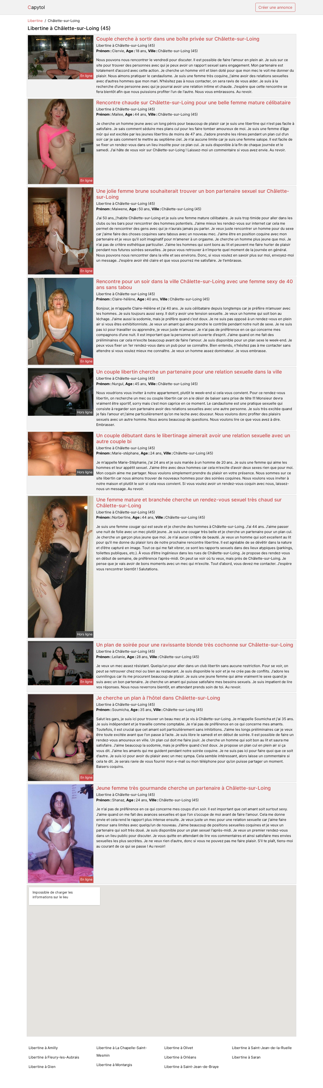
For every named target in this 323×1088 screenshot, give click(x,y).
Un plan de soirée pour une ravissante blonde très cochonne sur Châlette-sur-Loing (194, 645)
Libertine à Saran (246, 1057)
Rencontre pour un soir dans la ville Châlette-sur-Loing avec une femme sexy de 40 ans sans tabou (194, 284)
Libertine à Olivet (178, 1048)
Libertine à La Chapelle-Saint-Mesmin (121, 1052)
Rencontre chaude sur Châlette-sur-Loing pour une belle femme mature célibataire (193, 102)
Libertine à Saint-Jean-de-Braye (191, 1066)
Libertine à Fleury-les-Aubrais (54, 1057)
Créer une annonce (275, 7)
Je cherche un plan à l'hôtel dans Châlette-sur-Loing (158, 698)
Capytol (36, 7)
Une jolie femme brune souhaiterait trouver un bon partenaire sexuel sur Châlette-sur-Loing (192, 194)
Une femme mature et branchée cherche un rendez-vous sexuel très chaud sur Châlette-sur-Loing (189, 502)
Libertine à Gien (42, 1066)
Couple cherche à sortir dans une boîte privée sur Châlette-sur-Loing (177, 39)
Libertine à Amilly (43, 1048)
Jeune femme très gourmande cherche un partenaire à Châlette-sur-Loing (183, 788)
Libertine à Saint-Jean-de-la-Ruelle (262, 1048)
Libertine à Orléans (180, 1057)
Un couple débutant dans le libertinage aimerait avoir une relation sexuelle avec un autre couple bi (193, 438)
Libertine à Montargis (114, 1065)
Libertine (35, 20)
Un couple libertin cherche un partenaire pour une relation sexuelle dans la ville (189, 372)
